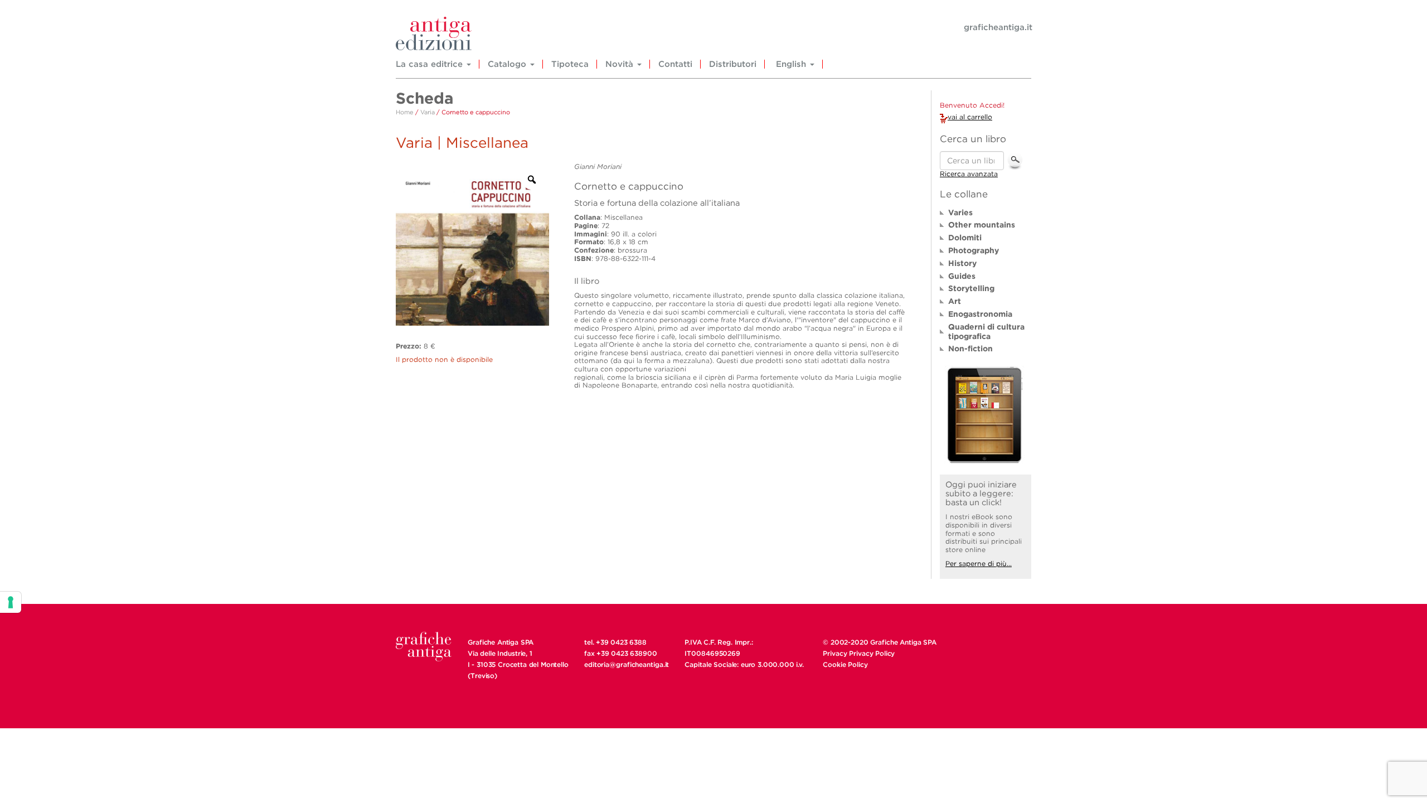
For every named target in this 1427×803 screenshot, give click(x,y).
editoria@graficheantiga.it (626, 664)
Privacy (835, 653)
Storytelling (971, 288)
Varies (960, 212)
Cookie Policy (845, 664)
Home (405, 112)
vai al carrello (970, 117)
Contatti (675, 64)
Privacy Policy (872, 653)
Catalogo (508, 64)
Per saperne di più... (978, 563)
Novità (620, 64)
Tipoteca (570, 64)
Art (954, 301)
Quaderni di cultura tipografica (986, 331)
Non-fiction (970, 348)
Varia (427, 112)
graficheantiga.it (998, 27)
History (962, 263)
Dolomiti (965, 237)
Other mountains (981, 224)
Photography (973, 250)
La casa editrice (430, 64)
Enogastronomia (980, 313)
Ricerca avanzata (969, 174)
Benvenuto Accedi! (972, 105)
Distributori (732, 64)
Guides (961, 276)
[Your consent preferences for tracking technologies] (10, 602)
